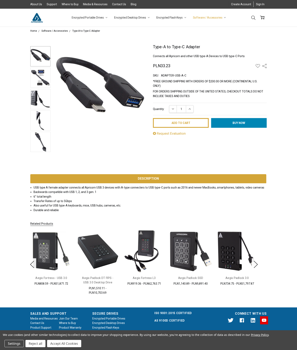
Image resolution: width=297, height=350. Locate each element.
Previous (32, 264)
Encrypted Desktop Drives (130, 17)
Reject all (35, 343)
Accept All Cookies (64, 343)
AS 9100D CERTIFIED (169, 320)
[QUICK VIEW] (65, 237)
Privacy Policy (260, 335)
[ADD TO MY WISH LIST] (65, 244)
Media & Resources (95, 4)
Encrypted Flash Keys (169, 17)
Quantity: (158, 109)
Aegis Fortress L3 (144, 278)
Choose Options (51, 263)
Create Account (241, 4)
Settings (14, 343)
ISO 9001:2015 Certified (173, 313)
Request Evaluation (171, 133)
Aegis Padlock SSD (190, 278)
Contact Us (119, 4)
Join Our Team (68, 318)
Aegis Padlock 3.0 (237, 278)
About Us (36, 4)
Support (52, 4)
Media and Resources (44, 318)
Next (256, 264)
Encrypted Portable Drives (88, 17)
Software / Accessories (208, 17)
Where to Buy (70, 4)
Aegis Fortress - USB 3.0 (51, 278)
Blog (133, 4)
